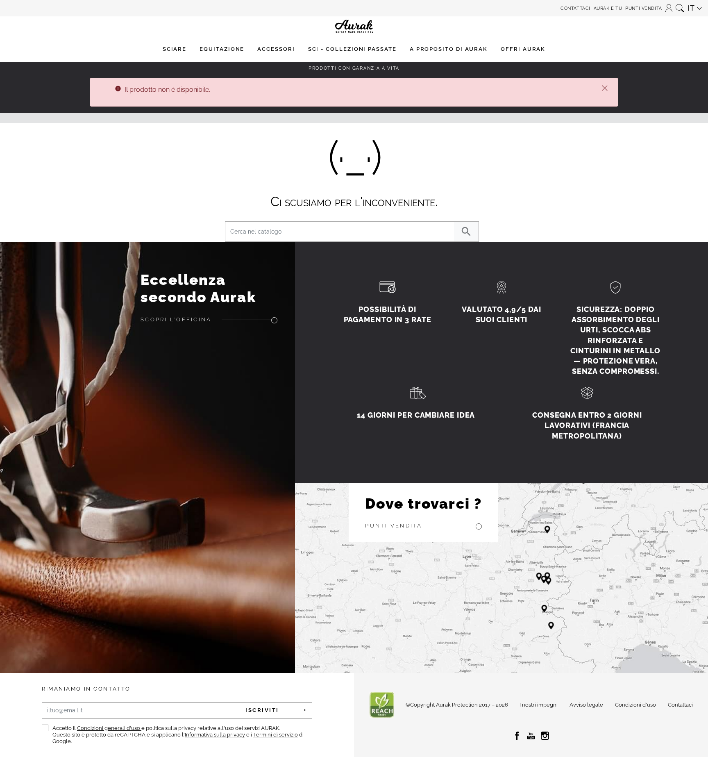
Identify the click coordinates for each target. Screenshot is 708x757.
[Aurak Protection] (354, 8)
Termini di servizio (275, 735)
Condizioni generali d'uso (109, 728)
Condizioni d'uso (635, 705)
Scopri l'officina (176, 319)
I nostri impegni (539, 705)
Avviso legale (586, 705)
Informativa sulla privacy (215, 735)
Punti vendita (643, 8)
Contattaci (575, 8)
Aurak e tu (608, 8)
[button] (668, 5)
